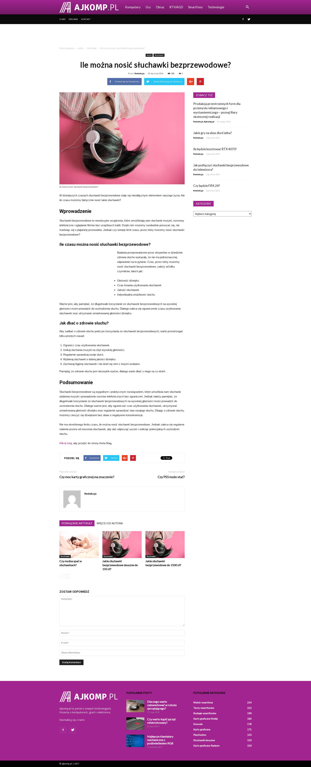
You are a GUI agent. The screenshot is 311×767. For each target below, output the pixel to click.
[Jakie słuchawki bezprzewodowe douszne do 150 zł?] (122, 544)
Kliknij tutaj (65, 443)
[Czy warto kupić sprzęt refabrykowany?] (135, 723)
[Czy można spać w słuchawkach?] (79, 544)
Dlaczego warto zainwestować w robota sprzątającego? (162, 705)
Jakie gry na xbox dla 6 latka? (212, 133)
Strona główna (66, 48)
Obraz (160, 7)
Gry (148, 7)
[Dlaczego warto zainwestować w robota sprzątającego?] (135, 706)
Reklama (73, 19)
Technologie (216, 7)
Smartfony (195, 7)
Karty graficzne (201, 729)
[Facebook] (243, 19)
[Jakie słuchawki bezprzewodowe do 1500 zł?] (165, 544)
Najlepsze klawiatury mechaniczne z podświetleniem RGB (160, 740)
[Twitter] (249, 19)
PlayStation (199, 734)
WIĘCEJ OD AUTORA (110, 523)
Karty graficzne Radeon (206, 745)
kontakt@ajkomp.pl (96, 720)
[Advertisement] (155, 36)
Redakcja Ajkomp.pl (203, 121)
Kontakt (86, 19)
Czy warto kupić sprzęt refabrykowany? (161, 720)
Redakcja (139, 73)
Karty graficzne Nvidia (205, 718)
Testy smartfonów (203, 707)
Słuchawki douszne (204, 740)
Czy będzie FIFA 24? (206, 186)
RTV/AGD (176, 7)
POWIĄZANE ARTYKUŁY (77, 523)
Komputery (133, 7)
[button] (247, 7)
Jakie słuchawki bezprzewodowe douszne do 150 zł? (120, 565)
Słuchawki (159, 55)
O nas (62, 19)
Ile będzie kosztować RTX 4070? (215, 149)
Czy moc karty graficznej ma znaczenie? (86, 477)
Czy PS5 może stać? (171, 477)
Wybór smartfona (203, 702)
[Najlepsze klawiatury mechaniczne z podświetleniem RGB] (135, 741)
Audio (149, 55)
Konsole (198, 723)
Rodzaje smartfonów (204, 713)
